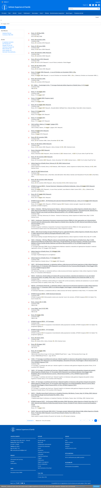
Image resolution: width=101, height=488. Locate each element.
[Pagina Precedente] (80, 420)
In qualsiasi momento (7, 42)
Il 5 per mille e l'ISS (42, 477)
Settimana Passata (8, 47)
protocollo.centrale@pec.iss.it (20, 450)
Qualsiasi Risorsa (6, 33)
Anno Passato (6, 50)
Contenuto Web (7, 34)
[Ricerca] (98, 9)
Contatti (12, 461)
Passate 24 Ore (7, 45)
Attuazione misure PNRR (16, 472)
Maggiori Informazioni (80, 486)
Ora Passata (6, 43)
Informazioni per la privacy (17, 459)
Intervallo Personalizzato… (9, 52)
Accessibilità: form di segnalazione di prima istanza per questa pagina (68, 483)
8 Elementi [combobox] (30, 420)
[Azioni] (2, 2)
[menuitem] (4, 13)
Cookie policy (14, 463)
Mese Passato (7, 48)
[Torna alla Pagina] (1, 20)
